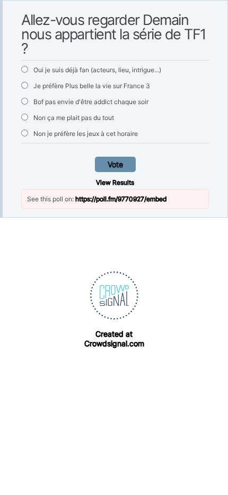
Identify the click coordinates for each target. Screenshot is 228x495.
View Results (115, 182)
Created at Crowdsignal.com (114, 338)
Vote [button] (115, 164)
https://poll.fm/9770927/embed (120, 199)
